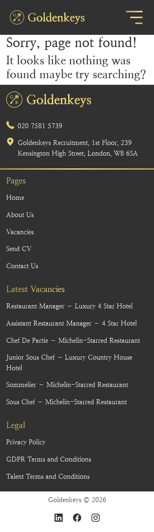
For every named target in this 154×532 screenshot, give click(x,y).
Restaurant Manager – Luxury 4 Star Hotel (69, 306)
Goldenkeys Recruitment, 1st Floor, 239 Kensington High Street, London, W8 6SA (78, 148)
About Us (20, 215)
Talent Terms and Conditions (48, 476)
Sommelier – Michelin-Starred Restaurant (67, 385)
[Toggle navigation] (134, 17)
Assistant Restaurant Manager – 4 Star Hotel (71, 323)
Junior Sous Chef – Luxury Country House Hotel (69, 362)
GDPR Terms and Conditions (48, 459)
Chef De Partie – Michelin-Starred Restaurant (73, 340)
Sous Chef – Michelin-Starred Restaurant (66, 402)
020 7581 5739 (40, 126)
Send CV (19, 249)
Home (15, 197)
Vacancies (20, 232)
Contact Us (22, 266)
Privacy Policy (26, 442)
